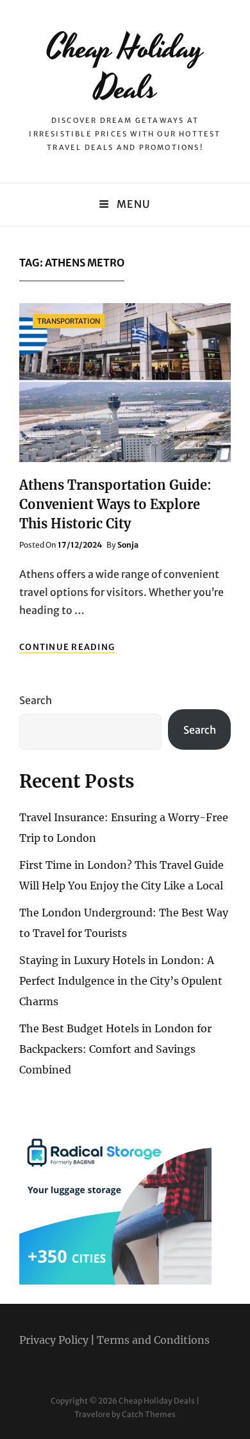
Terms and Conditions (153, 1339)
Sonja (127, 545)
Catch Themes (149, 1414)
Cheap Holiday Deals (125, 68)
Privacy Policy (53, 1339)
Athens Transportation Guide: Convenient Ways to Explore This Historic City (115, 504)
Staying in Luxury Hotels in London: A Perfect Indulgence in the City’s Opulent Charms (120, 981)
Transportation (68, 321)
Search (35, 700)
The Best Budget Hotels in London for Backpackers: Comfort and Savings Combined (115, 1049)
